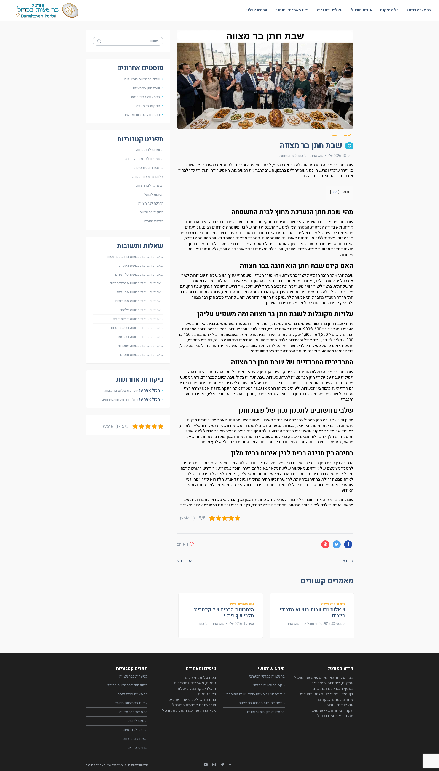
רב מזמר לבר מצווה (149, 185)
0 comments (288, 155)
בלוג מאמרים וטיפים (341, 135)
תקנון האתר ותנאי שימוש (332, 710)
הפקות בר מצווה (148, 106)
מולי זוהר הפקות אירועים (119, 399)
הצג (334, 192)
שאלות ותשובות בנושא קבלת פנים (138, 319)
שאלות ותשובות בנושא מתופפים (139, 301)
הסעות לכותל (153, 194)
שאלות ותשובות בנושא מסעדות (140, 292)
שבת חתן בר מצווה (146, 88)
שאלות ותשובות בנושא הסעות (141, 265)
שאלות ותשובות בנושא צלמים (141, 310)
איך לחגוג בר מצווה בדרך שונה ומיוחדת (255, 694)
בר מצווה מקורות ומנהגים (141, 115)
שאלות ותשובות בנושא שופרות (140, 345)
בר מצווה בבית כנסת (145, 97)
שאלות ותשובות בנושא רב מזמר (140, 337)
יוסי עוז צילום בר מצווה (120, 390)
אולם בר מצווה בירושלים (142, 79)
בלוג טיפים (207, 694)
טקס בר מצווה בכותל (269, 685)
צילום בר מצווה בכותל (147, 176)
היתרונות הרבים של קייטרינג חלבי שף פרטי (224, 612)
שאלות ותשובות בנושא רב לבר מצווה (136, 328)
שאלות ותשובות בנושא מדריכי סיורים (312, 612)
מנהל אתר (304, 155)
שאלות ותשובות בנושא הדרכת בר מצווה (134, 256)
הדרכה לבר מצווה (150, 203)
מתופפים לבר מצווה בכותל (144, 159)
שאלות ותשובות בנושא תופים (141, 354)
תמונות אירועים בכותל (335, 716)
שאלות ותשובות (339, 705)
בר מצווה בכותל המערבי (267, 676)
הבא (346, 561)
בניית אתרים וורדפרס (98, 765)
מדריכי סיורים (153, 221)
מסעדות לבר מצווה (149, 150)
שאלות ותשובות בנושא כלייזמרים (139, 274)
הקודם (186, 561)
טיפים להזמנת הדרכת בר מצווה (262, 703)
